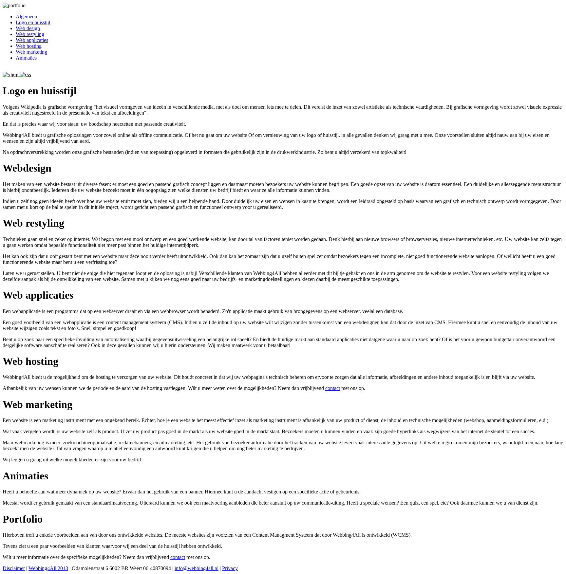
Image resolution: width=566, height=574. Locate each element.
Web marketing (31, 52)
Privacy (230, 568)
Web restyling (30, 34)
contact (332, 388)
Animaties (26, 58)
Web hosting (29, 46)
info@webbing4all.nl (196, 568)
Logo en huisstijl (33, 22)
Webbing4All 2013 (48, 568)
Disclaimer (14, 568)
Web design (28, 28)
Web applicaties (32, 40)
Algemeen (26, 16)
